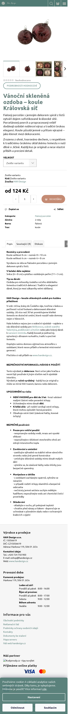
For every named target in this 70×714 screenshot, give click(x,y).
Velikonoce (37, 326)
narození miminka (17, 332)
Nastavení (34, 697)
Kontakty (8, 631)
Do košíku (55, 199)
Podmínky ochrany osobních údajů (20, 627)
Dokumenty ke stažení (14, 635)
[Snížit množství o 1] (16, 199)
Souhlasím (50, 707)
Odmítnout (17, 707)
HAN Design (20, 181)
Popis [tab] (10, 243)
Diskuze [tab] (39, 243)
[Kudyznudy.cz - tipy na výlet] (18, 660)
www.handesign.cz (42, 355)
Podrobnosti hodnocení (22, 85)
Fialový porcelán (43, 216)
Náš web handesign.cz (14, 643)
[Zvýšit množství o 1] (33, 199)
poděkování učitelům (29, 329)
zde (44, 688)
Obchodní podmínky (13, 620)
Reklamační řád (11, 624)
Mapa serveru (10, 639)
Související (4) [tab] (23, 243)
